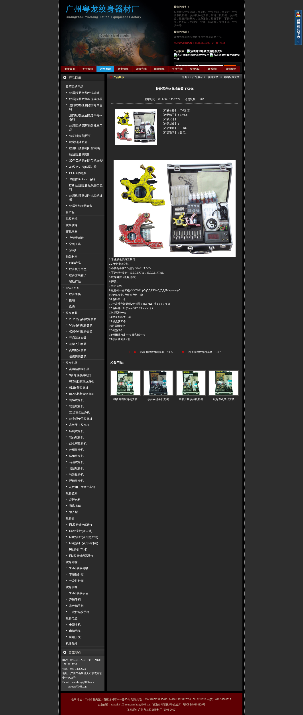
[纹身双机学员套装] (158, 383)
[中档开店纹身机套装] (191, 383)
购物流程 (159, 69)
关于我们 (87, 69)
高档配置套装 (232, 77)
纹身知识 (195, 69)
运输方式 (141, 69)
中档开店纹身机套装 (191, 399)
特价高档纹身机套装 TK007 (205, 352)
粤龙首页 (69, 69)
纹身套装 (213, 77)
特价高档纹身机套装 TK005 (156, 352)
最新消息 (123, 69)
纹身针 (226, 12)
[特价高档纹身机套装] (125, 383)
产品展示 (105, 69)
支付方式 (177, 69)
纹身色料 (213, 12)
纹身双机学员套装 (158, 399)
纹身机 (202, 12)
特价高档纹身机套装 (125, 399)
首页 (184, 77)
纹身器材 (189, 12)
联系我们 (213, 69)
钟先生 (205, 55)
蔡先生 (218, 51)
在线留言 (231, 69)
